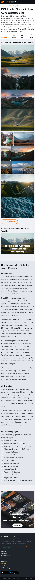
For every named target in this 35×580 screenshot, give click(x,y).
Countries (9, 6)
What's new (4, 561)
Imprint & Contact (7, 578)
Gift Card (3, 563)
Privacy (26, 578)
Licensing (3, 566)
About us (3, 551)
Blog (2, 558)
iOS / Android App (6, 568)
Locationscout (8, 2)
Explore (3, 6)
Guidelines (4, 553)
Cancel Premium (5, 555)
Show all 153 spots (9, 221)
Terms (30, 578)
